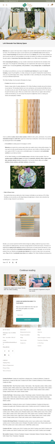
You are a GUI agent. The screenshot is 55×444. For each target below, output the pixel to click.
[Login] (48, 5)
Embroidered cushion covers (25, 421)
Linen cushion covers (20, 424)
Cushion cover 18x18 (39, 428)
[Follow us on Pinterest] (13, 351)
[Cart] (51, 5)
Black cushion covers (12, 413)
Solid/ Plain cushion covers (32, 424)
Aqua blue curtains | (39, 385)
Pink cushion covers (33, 413)
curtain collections (21, 86)
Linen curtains (40, 398)
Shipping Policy (6, 362)
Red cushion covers (22, 413)
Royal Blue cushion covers (30, 409)
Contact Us (23, 343)
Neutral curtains (24, 391)
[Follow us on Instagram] (9, 351)
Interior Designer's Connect (44, 337)
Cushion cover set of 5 (34, 406)
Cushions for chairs (45, 406)
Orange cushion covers (12, 417)
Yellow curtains (48, 385)
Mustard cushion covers (28, 411)
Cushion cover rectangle (44, 430)
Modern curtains (6, 400)
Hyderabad (32, 434)
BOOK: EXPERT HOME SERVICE (53, 145)
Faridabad (21, 434)
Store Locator (23, 340)
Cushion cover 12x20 (22, 430)
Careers (39, 345)
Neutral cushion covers (38, 417)
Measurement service (25, 332)
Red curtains (41, 387)
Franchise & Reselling (43, 340)
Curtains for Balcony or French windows (41, 380)
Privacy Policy (6, 368)
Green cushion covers (12, 415)
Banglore (12, 434)
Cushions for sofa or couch (18, 404)
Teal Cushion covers (42, 409)
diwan (25, 197)
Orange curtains (6, 391)
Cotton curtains (47, 398)
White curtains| (15, 387)
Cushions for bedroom (31, 404)
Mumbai (42, 434)
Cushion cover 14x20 (33, 430)
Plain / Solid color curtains (13, 398)
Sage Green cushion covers (24, 415)
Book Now (17, 1)
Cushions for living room (42, 404)
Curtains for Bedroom (38, 378)
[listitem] (9, 262)
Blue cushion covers (18, 409)
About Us (40, 332)
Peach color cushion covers (25, 417)
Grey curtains (22, 387)
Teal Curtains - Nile (29, 385)
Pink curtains (48, 387)
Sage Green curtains (28, 389)
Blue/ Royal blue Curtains (19, 385)
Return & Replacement (8, 365)
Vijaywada (21, 435)
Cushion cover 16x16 (28, 428)
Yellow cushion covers (16, 411)
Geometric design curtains (42, 395)
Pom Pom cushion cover (8, 424)
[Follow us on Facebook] (5, 351)
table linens (31, 197)
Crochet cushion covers (16, 422)
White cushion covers (39, 411)
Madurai (38, 434)
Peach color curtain (15, 391)
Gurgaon (27, 434)
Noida (7, 435)
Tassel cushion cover (46, 422)
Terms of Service (7, 370)
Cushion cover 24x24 (12, 430)
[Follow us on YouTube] (5, 355)
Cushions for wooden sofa (9, 406)
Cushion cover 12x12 (18, 428)
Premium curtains (24, 398)
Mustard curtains (7, 387)
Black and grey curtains (32, 387)
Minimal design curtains (19, 395)
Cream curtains (45, 389)
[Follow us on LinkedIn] (9, 355)
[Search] (6, 5)
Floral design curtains (30, 395)
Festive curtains (25, 396)
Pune (11, 435)
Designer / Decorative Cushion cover (31, 422)
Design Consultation (25, 334)
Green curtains (19, 389)
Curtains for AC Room (26, 380)
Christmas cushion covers (22, 406)
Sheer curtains (32, 398)
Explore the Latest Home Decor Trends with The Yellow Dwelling (14, 288)
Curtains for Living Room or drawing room (22, 378)
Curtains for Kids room (15, 380)
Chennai (16, 434)
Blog (39, 334)
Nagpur (46, 434)
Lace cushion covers (37, 421)
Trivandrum (15, 435)
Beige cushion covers (37, 415)
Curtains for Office (7, 382)
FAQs (21, 337)
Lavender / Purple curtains (9, 389)
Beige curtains (37, 389)
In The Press (41, 343)
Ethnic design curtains (16, 396)
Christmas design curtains (36, 396)
